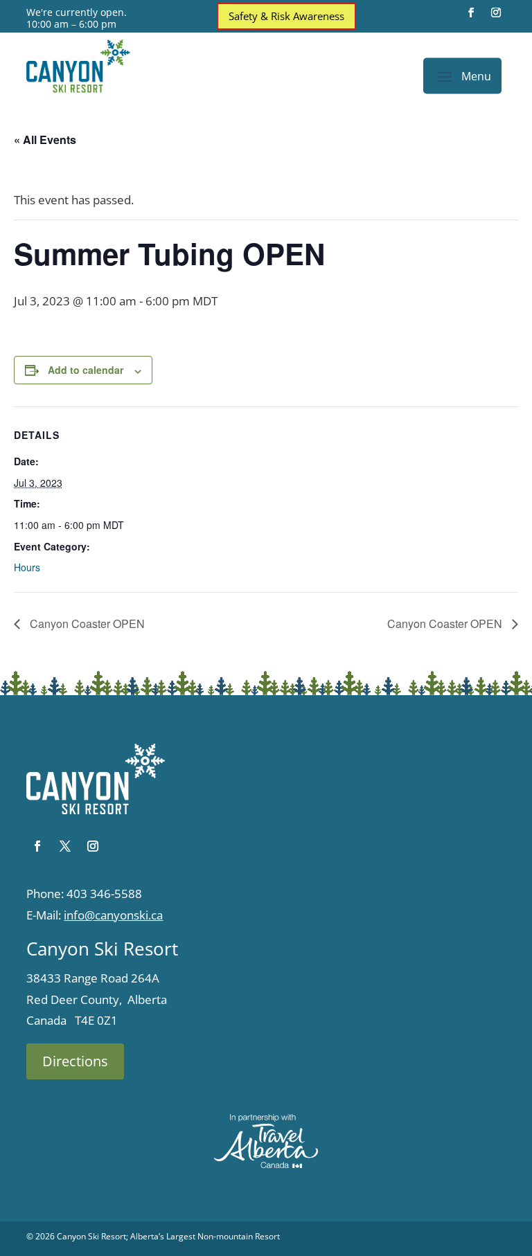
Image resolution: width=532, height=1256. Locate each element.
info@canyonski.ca (113, 915)
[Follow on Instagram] (496, 12)
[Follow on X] (65, 846)
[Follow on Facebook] (471, 12)
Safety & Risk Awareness (286, 16)
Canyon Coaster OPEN (86, 623)
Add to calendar (85, 370)
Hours (27, 567)
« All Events (45, 139)
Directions (75, 1061)
